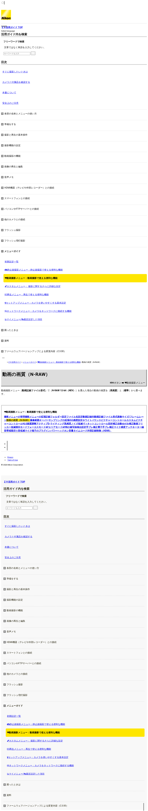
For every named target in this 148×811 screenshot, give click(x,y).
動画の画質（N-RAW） (18, 420)
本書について (9, 92)
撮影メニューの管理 (14, 416)
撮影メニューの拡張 (35, 416)
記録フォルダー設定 (56, 416)
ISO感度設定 (76, 420)
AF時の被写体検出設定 (74, 427)
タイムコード (80, 430)
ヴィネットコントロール (95, 423)
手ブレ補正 (92, 427)
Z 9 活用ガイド (14, 362)
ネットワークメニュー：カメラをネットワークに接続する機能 (38, 311)
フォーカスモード (36, 427)
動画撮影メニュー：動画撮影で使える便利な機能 (31, 278)
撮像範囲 (34, 420)
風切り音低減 (18, 430)
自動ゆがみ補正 (125, 423)
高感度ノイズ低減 (73, 423)
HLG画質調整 (29, 423)
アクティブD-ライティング (50, 423)
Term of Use (12, 460)
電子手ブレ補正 (106, 427)
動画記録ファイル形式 (105, 416)
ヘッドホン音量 (65, 430)
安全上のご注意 (10, 103)
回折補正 (112, 423)
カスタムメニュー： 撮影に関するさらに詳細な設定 (33, 286)
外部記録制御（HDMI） (99, 430)
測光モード (21, 427)
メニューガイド (29, 362)
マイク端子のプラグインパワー (41, 430)
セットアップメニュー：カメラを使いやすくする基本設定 (35, 302)
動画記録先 (88, 416)
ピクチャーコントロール (113, 420)
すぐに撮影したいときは (15, 71)
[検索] (33, 53)
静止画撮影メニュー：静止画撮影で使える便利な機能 (34, 269)
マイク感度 (119, 427)
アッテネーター (133, 427)
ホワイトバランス (92, 420)
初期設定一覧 (11, 261)
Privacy (10, 457)
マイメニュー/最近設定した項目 (23, 319)
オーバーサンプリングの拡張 (54, 420)
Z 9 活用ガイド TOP (14, 481)
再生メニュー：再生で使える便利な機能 (27, 294)
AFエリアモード (54, 427)
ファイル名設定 (74, 416)
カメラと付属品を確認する (16, 82)
